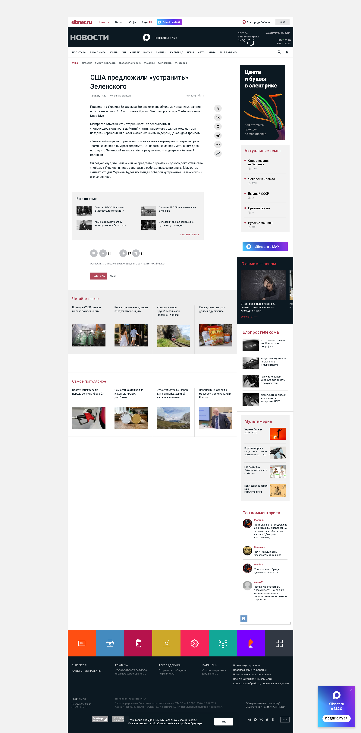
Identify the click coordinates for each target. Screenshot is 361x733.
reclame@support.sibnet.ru (130, 673)
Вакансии (210, 665)
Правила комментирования (250, 669)
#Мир (75, 63)
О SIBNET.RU (80, 665)
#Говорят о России (130, 63)
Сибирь (161, 52)
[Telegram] (218, 135)
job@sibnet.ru (210, 673)
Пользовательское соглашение (252, 674)
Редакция (78, 698)
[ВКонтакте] (218, 117)
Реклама (121, 665)
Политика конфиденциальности (252, 679)
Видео (119, 22)
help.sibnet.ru (166, 673)
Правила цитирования (246, 665)
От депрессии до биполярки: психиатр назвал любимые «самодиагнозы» (258, 307)
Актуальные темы (262, 150)
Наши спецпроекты (86, 670)
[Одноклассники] (218, 126)
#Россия (87, 63)
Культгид (177, 52)
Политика (79, 52)
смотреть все (189, 234)
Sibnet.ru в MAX (171, 22)
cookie (193, 720)
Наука (147, 52)
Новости (103, 22)
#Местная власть (105, 63)
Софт (132, 22)
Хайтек (135, 52)
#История (181, 63)
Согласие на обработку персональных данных (261, 683)
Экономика (98, 52)
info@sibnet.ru (79, 707)
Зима (212, 52)
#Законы (149, 63)
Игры (190, 52)
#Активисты (165, 63)
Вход (282, 22)
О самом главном (258, 263)
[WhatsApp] (218, 144)
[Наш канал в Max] (173, 43)
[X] (218, 108)
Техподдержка (169, 665)
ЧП (124, 52)
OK (224, 721)
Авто (201, 52)
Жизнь (114, 52)
